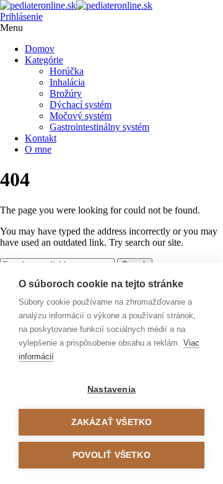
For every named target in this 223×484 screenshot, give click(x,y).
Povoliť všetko (111, 455)
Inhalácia (67, 82)
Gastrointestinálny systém (99, 127)
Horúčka (67, 71)
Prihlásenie (21, 16)
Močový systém (81, 115)
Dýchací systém (81, 104)
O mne (38, 149)
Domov (40, 48)
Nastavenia (111, 389)
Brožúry (66, 93)
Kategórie (44, 60)
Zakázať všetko (111, 422)
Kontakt (40, 138)
